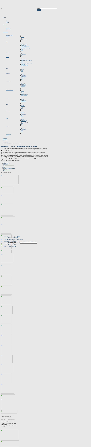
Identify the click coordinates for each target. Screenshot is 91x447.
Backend (18, 238)
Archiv (4, 170)
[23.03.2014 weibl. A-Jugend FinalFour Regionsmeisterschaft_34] (9, 244)
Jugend (4, 167)
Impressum (18, 236)
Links (17, 237)
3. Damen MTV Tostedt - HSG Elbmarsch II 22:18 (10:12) (19, 146)
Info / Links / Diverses (6, 169)
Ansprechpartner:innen (6, 163)
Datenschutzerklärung (20, 239)
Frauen (4, 165)
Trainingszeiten (5, 164)
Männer (4, 166)
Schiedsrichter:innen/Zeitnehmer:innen (9, 168)
